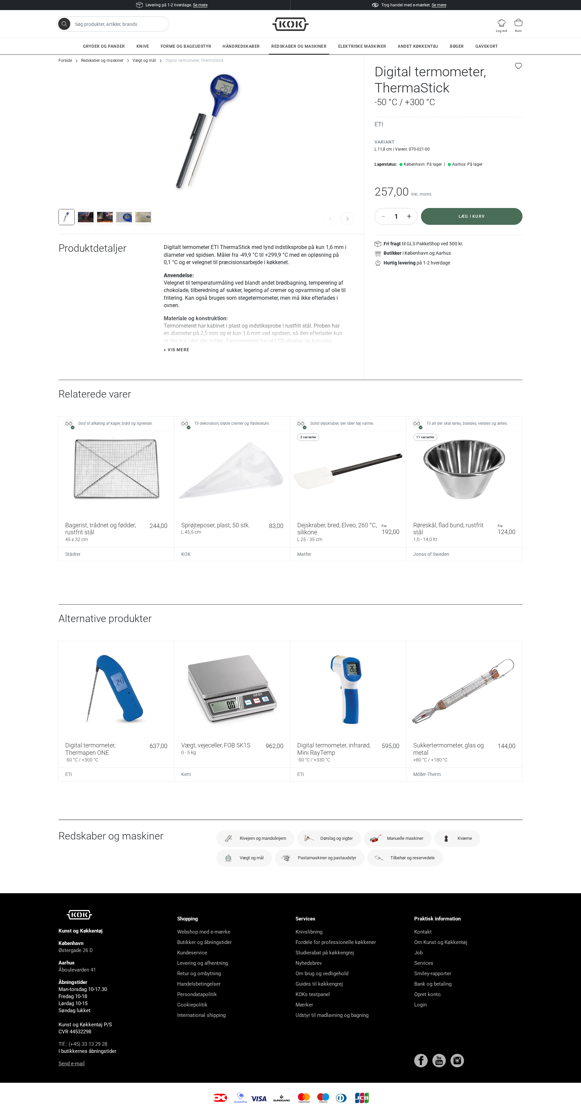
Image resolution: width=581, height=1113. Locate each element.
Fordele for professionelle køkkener (336, 942)
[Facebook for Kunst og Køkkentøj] (421, 1060)
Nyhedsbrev (309, 963)
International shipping (201, 1015)
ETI (379, 124)
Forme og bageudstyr (186, 46)
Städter (73, 554)
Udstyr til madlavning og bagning (332, 1015)
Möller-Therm (427, 774)
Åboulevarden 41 (77, 970)
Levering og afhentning (202, 963)
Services (423, 963)
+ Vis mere (176, 349)
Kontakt (423, 932)
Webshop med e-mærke (203, 932)
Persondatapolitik (197, 994)
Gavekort (486, 46)
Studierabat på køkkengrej (325, 953)
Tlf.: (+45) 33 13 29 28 (83, 1044)
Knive (143, 46)
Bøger (457, 46)
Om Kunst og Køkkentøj (440, 942)
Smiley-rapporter (432, 974)
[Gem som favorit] (518, 66)
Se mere (200, 5)
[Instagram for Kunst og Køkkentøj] (457, 1060)
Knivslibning (309, 932)
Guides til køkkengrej (319, 984)
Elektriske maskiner (362, 46)
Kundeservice (192, 953)
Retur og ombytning (199, 974)
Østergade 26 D (76, 950)
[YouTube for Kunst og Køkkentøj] (439, 1060)
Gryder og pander (104, 46)
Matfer (304, 554)
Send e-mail (72, 1064)
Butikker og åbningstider (204, 942)
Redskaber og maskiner (299, 46)
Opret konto (427, 994)
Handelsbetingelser (199, 984)
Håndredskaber (241, 46)
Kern (186, 774)
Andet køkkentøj (418, 46)
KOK (186, 554)
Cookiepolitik (192, 1005)
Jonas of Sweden (431, 554)
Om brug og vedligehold (322, 974)
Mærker (304, 1005)
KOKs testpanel (313, 994)
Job (418, 953)
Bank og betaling (433, 984)
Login (420, 1005)
